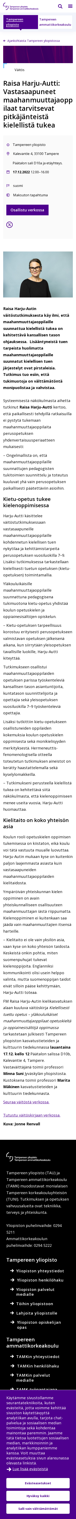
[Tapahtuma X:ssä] (9, 226)
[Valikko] (68, 6)
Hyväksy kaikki (38, 1496)
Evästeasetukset (38, 1483)
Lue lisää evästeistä (30, 1468)
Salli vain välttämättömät (38, 1509)
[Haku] (58, 6)
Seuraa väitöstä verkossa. (26, 1101)
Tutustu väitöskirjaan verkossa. (31, 1115)
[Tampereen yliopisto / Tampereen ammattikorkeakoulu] (24, 6)
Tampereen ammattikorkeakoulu (55, 22)
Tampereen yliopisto (14, 22)
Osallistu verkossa (27, 209)
